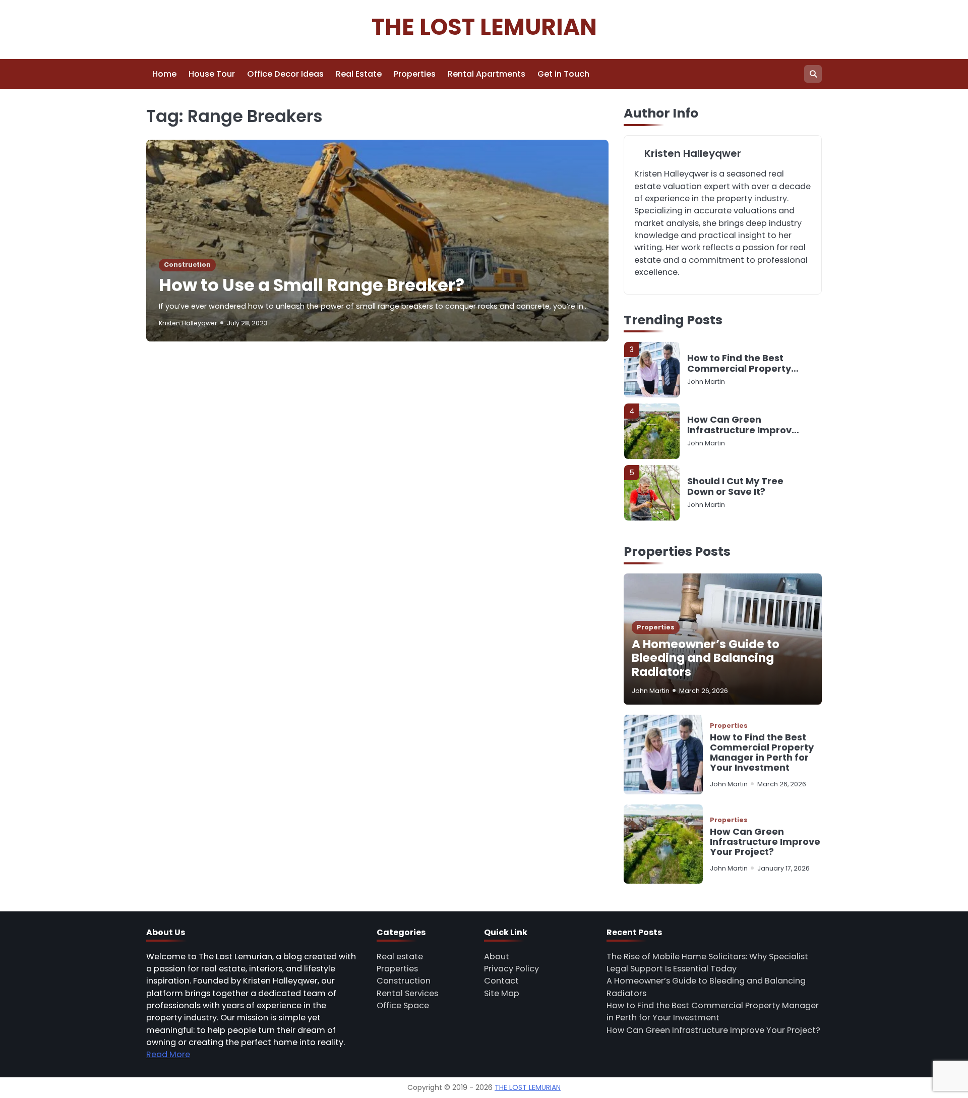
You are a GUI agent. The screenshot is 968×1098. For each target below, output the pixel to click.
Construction (187, 264)
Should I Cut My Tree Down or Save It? (735, 486)
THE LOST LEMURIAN (484, 27)
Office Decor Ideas (285, 74)
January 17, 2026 (783, 868)
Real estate (400, 956)
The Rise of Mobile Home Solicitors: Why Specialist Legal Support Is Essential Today (707, 962)
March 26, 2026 (703, 690)
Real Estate (359, 74)
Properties (415, 74)
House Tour (212, 74)
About (496, 956)
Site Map (501, 993)
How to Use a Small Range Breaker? (311, 285)
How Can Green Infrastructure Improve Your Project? (742, 425)
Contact (501, 981)
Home (164, 74)
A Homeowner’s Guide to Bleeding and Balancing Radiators (705, 658)
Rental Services (407, 993)
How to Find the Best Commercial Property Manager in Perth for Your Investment (739, 363)
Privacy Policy (511, 968)
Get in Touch (563, 74)
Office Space (403, 1005)
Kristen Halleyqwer (188, 323)
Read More (168, 1054)
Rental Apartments (486, 74)
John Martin (706, 381)
